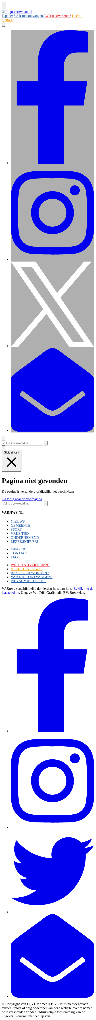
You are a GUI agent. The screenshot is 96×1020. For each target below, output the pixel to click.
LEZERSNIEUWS (24, 541)
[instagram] (52, 259)
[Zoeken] (46, 443)
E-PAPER (18, 549)
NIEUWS (18, 521)
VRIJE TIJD (20, 533)
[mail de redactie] (52, 430)
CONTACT (19, 553)
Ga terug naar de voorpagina (22, 499)
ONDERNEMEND (25, 537)
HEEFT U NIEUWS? (26, 569)
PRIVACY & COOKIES (28, 581)
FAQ (14, 557)
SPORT (16, 529)
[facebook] (52, 163)
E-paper (7, 16)
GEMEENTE (20, 525)
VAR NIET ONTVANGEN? (31, 577)
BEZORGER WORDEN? (30, 573)
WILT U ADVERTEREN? (30, 565)
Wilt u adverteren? (58, 16)
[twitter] (52, 346)
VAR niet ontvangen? (29, 16)
